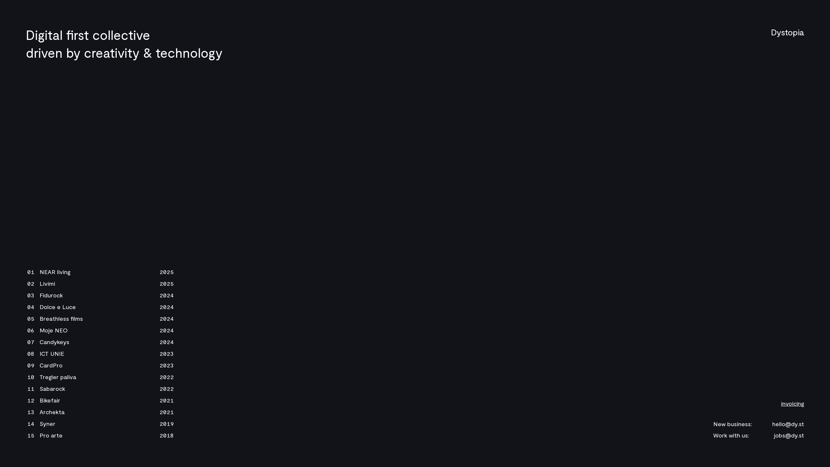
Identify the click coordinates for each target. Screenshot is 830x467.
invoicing (792, 403)
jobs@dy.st (789, 435)
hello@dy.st (788, 423)
